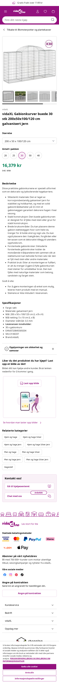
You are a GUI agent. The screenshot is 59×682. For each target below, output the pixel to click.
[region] (29, 661)
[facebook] (4, 574)
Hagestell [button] (8, 467)
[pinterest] (16, 574)
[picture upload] (29, 402)
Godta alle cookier (29, 666)
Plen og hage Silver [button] (31, 452)
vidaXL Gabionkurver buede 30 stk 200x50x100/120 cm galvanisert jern (27, 118)
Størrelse (7, 133)
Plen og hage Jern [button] (12, 459)
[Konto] (37, 11)
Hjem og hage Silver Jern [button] (38, 444)
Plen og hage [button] (10, 452)
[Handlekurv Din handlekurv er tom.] (53, 11)
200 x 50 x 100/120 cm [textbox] (17, 141)
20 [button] (5, 155)
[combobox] (29, 19)
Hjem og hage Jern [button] (12, 444)
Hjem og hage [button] (10, 437)
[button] (27, 3)
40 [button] (38, 155)
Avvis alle (29, 672)
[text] (12, 166)
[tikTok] (22, 574)
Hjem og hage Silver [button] (32, 437)
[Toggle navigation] (5, 11)
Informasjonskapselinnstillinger (29, 678)
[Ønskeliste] (45, 11)
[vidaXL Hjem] (19, 11)
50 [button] (30, 155)
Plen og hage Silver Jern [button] (37, 459)
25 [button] (13, 155)
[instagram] (10, 574)
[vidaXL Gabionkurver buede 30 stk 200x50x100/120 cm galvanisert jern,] (29, 63)
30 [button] (22, 155)
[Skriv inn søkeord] (52, 19)
